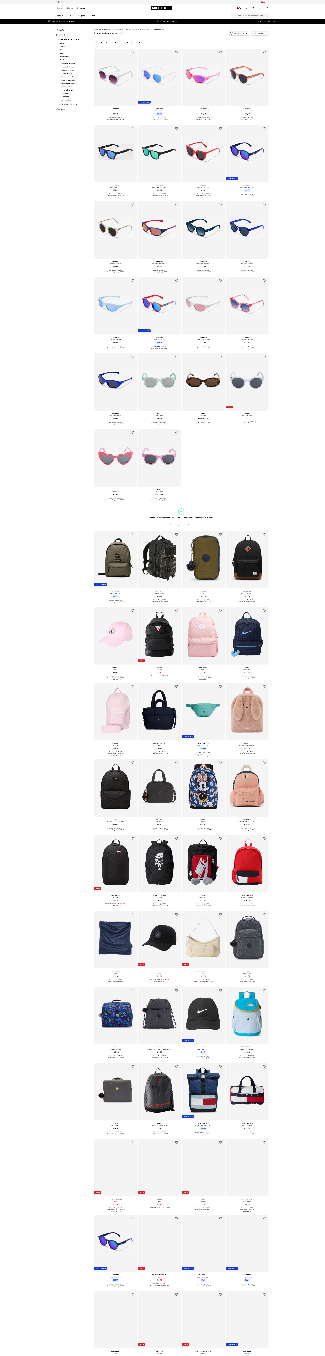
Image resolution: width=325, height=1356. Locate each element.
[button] (239, 34)
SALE (137, 29)
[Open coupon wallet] (238, 8)
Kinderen (81, 8)
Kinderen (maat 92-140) (122, 29)
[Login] (245, 8)
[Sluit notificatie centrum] (252, 8)
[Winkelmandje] (267, 8)
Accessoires (146, 29)
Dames (60, 8)
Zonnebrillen (159, 29)
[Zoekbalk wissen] (266, 15)
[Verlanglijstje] (260, 8)
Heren (70, 8)
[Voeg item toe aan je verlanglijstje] (132, 52)
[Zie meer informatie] (115, 121)
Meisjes (107, 29)
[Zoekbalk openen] (232, 15)
